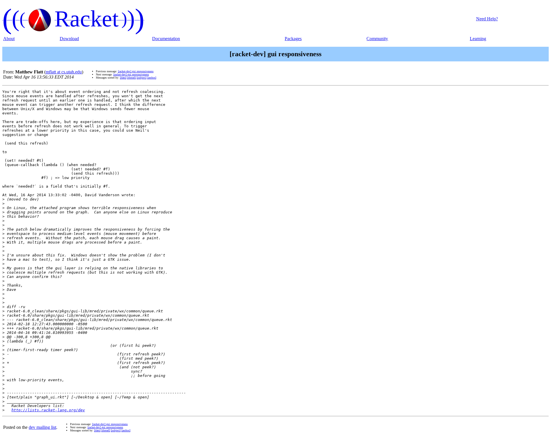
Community (377, 38)
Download (69, 38)
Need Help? (487, 18)
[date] (123, 77)
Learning (478, 38)
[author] (151, 77)
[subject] (141, 77)
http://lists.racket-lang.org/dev (48, 410)
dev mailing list (42, 427)
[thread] (131, 77)
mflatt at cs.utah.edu (64, 71)
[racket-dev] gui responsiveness (136, 71)
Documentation (166, 38)
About (9, 38)
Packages (293, 38)
